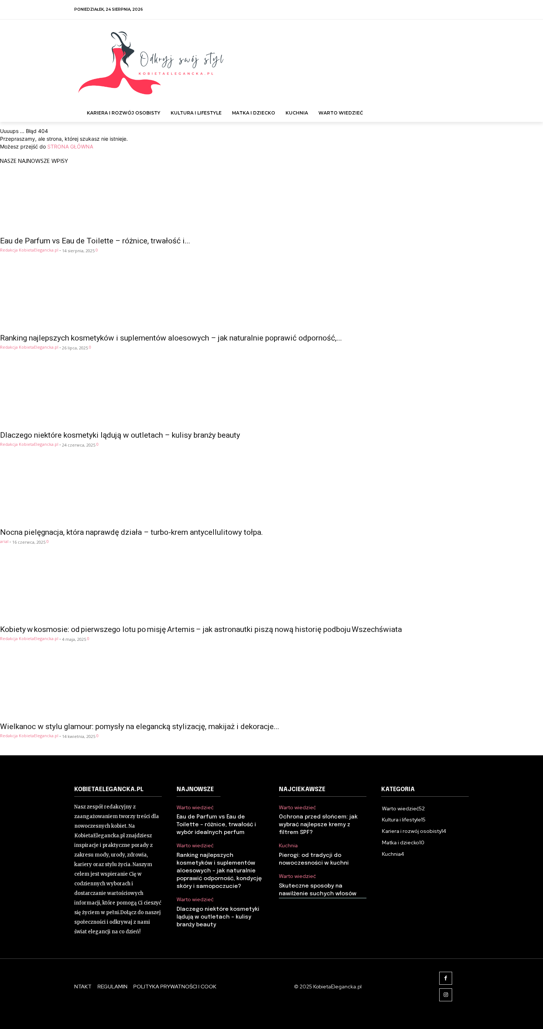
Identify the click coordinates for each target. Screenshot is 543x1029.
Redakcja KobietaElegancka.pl (29, 250)
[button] (460, 109)
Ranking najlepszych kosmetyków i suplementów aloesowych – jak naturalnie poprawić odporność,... (171, 338)
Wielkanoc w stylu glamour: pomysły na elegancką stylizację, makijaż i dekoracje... (139, 726)
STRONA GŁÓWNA (70, 146)
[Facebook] (445, 978)
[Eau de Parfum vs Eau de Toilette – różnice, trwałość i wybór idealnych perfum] (271, 202)
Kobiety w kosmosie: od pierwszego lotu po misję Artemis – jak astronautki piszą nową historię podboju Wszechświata (201, 629)
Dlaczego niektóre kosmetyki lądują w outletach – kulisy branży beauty (120, 435)
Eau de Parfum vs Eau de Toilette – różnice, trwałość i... (95, 240)
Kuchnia (288, 845)
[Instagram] (445, 994)
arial (4, 541)
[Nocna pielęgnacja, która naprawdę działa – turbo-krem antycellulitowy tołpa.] (271, 493)
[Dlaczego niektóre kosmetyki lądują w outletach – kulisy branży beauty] (271, 396)
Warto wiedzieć (195, 807)
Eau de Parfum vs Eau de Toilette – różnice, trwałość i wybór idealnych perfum (216, 824)
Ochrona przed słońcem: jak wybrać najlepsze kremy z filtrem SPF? (318, 824)
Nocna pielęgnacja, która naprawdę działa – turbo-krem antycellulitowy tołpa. (131, 532)
